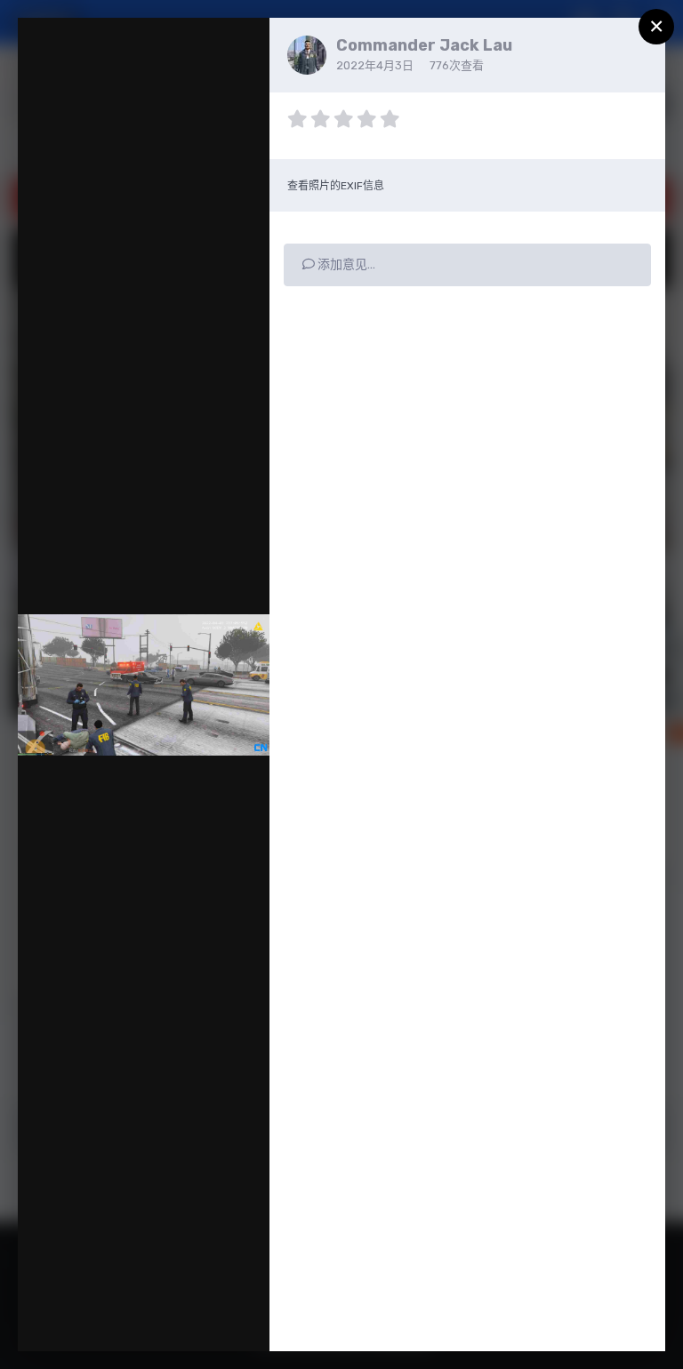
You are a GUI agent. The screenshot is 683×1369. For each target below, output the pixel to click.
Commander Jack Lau (424, 45)
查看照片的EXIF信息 (335, 186)
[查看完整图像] (239, 50)
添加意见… (345, 264)
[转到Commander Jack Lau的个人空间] (306, 55)
